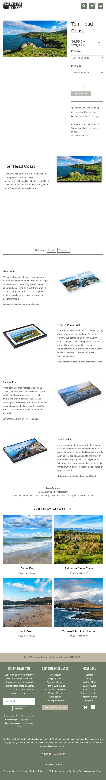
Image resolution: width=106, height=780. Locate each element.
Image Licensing (89, 693)
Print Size (76, 66)
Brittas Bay (27, 568)
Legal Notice (55, 697)
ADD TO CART (81, 94)
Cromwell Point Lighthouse (78, 631)
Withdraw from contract (55, 707)
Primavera (43, 771)
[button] (84, 6)
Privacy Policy (55, 693)
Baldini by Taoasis (77, 771)
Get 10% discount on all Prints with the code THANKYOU (53, 657)
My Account (55, 675)
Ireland (51, 250)
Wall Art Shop (89, 682)
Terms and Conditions (55, 689)
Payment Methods (55, 682)
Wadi (51, 771)
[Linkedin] (92, 707)
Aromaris (92, 771)
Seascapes (64, 250)
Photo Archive (89, 689)
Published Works (89, 697)
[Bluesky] (86, 707)
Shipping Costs (55, 678)
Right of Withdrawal (55, 686)
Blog (89, 678)
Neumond (24, 771)
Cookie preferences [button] (55, 700)
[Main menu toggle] (100, 6)
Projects (89, 700)
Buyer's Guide (89, 686)
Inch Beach (27, 631)
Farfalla (33, 771)
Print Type (76, 51)
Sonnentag (59, 771)
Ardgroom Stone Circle (79, 568)
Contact (89, 675)
